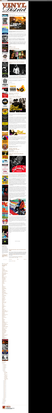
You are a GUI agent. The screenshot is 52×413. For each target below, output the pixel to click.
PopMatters (3, 309)
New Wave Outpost (4, 302)
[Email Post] (17, 257)
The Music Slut (3, 325)
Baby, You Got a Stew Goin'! (5, 273)
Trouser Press (3, 333)
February (4, 400)
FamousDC (3, 289)
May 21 (5, 384)
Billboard (3, 275)
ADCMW (3, 268)
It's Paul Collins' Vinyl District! (5, 377)
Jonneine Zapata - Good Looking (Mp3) (14, 93)
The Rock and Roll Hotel (4, 328)
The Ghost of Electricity (4, 323)
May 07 (5, 393)
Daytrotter (3, 281)
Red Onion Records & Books (5, 314)
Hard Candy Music (4, 292)
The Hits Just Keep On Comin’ (5, 324)
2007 (3, 403)
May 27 (5, 380)
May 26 (5, 381)
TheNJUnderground (4, 332)
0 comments (15, 257)
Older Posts (25, 259)
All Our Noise (3, 269)
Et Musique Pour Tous (4, 288)
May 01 (5, 397)
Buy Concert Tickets (5, 164)
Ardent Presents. (20, 256)
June (3, 369)
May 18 (5, 387)
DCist (2, 285)
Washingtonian (3, 338)
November (4, 365)
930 (2, 267)
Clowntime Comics (4, 279)
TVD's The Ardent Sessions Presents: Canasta (6, 379)
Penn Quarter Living (4, 306)
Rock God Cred (3, 316)
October (4, 366)
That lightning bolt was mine (5, 322)
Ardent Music (14, 254)
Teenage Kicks (3, 321)
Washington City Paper (4, 337)
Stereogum (3, 320)
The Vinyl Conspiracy (4, 331)
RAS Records (3, 312)
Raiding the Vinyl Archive (4, 311)
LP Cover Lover (3, 297)
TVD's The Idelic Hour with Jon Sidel (5, 373)
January (4, 401)
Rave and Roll (3, 313)
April (4, 398)
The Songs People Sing (4, 330)
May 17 (5, 388)
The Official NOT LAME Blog (5, 326)
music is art (3, 301)
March (4, 399)
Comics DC (3, 280)
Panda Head (3, 305)
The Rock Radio (3, 329)
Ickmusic (3, 294)
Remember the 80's (4, 315)
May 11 (5, 391)
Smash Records (3, 319)
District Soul (3, 287)
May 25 (5, 382)
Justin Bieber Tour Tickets (5, 169)
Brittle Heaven (3, 277)
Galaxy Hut (3, 291)
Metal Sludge (3, 298)
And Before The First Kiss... (5, 270)
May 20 (5, 385)
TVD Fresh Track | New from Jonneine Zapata (6, 375)
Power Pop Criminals (4, 310)
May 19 (5, 386)
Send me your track (5, 259)
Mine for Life (3, 300)
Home (17, 259)
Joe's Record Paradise (4, 295)
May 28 (5, 371)
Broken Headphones (4, 278)
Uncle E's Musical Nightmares (5, 334)
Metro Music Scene (4, 299)
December (4, 364)
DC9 (2, 284)
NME (2, 303)
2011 (3, 362)
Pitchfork (3, 307)
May (3, 370)
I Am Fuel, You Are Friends (5, 293)
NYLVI (3, 304)
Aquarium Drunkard (4, 272)
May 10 (5, 392)
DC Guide (3, 282)
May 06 (5, 394)
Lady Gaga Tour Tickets (5, 168)
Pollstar (2, 308)
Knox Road (3, 296)
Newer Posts (10, 259)
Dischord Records (4, 286)
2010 (3, 363)
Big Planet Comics (4, 274)
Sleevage (3, 318)
